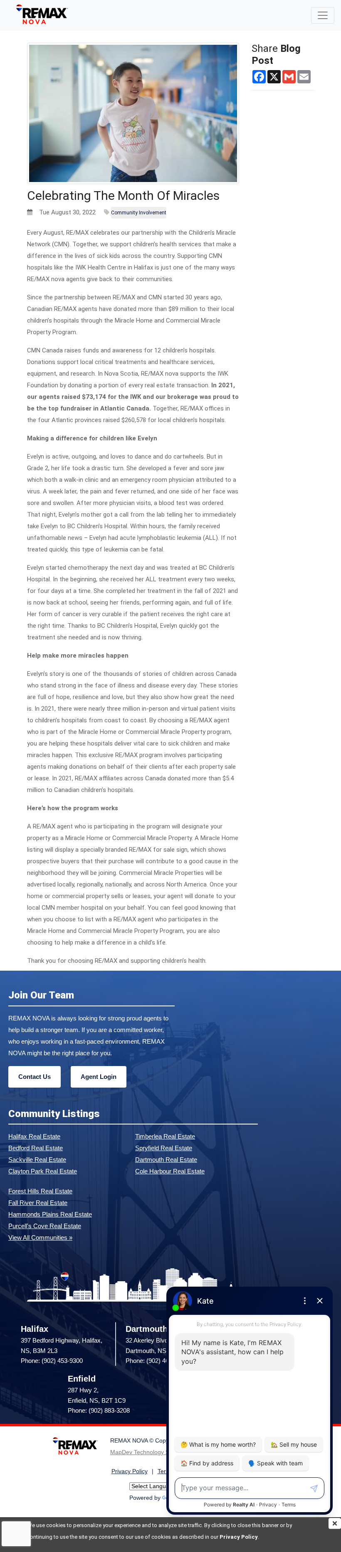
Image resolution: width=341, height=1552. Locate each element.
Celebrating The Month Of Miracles (123, 195)
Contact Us (34, 1076)
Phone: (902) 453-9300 (52, 1360)
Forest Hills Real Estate (40, 1191)
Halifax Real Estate (34, 1136)
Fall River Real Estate (37, 1202)
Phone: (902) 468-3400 (157, 1360)
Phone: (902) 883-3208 (99, 1410)
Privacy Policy (239, 1537)
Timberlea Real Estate (165, 1136)
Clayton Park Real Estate (42, 1171)
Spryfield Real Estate (163, 1147)
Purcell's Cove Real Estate (44, 1225)
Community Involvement (138, 213)
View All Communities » (40, 1237)
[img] (335, 1523)
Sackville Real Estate (37, 1159)
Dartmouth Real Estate (166, 1159)
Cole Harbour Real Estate (170, 1171)
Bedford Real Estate (35, 1147)
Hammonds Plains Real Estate (50, 1214)
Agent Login (98, 1076)
